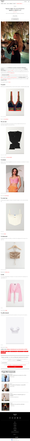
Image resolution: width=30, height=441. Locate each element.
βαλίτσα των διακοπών (7, 78)
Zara (6, 347)
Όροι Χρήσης (15, 428)
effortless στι (12, 72)
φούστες (8, 76)
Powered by (13, 437)
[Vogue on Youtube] (18, 417)
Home (15, 422)
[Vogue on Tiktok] (15, 417)
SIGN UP (15, 366)
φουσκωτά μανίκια (14, 77)
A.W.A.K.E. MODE (9, 157)
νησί (12, 70)
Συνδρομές (15, 430)
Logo (15, 415)
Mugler (5, 233)
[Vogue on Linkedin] (20, 417)
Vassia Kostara (7, 195)
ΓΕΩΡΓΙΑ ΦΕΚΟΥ (15, 15)
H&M (6, 310)
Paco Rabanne (6, 119)
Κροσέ (2, 77)
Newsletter (15, 425)
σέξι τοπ (9, 71)
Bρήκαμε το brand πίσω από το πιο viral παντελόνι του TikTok (17, 349)
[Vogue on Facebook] (10, 417)
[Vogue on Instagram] (13, 417)
